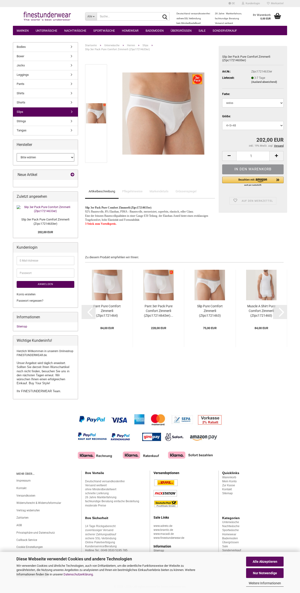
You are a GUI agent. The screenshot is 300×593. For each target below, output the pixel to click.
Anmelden (45, 284)
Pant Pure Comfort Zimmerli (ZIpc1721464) (107, 310)
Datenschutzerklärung (78, 574)
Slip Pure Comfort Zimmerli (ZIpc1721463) (210, 310)
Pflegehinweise (132, 191)
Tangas (21, 130)
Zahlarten (22, 517)
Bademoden (155, 30)
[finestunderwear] (47, 16)
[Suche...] (165, 16)
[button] (231, 3)
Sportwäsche (104, 30)
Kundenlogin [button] (252, 3)
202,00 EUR (45, 232)
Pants (20, 84)
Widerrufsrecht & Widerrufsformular (38, 503)
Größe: (226, 116)
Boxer (20, 56)
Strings (21, 121)
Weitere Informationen (265, 583)
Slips (20, 112)
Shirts (20, 93)
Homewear (130, 30)
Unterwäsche (46, 30)
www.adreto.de (163, 526)
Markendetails (159, 191)
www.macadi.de (164, 534)
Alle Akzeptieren (265, 561)
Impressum (23, 480)
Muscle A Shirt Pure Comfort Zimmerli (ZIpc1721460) (261, 310)
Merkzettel (277, 3)
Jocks (21, 65)
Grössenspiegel (186, 191)
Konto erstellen (26, 294)
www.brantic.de (163, 530)
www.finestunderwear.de (169, 538)
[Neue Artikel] (72, 175)
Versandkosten (25, 495)
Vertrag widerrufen (28, 510)
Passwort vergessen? (30, 300)
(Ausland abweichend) (264, 82)
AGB (19, 525)
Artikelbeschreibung (102, 191)
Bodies (21, 47)
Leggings (23, 74)
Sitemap (22, 326)
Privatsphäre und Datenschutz (35, 532)
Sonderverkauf (225, 30)
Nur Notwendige (265, 573)
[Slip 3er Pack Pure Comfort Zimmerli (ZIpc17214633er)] (163, 113)
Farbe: (226, 94)
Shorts (21, 102)
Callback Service (26, 540)
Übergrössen (181, 30)
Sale (202, 30)
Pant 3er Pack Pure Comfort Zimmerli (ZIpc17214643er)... (158, 310)
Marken (23, 30)
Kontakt (21, 488)
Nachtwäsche (75, 30)
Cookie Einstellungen (29, 547)
